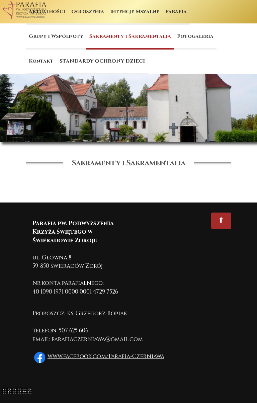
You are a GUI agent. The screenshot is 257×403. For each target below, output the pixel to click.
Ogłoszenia (87, 11)
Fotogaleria (195, 36)
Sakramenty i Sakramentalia (130, 36)
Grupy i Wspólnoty (56, 36)
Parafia (176, 11)
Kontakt (41, 61)
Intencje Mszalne (134, 11)
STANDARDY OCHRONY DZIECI (102, 61)
